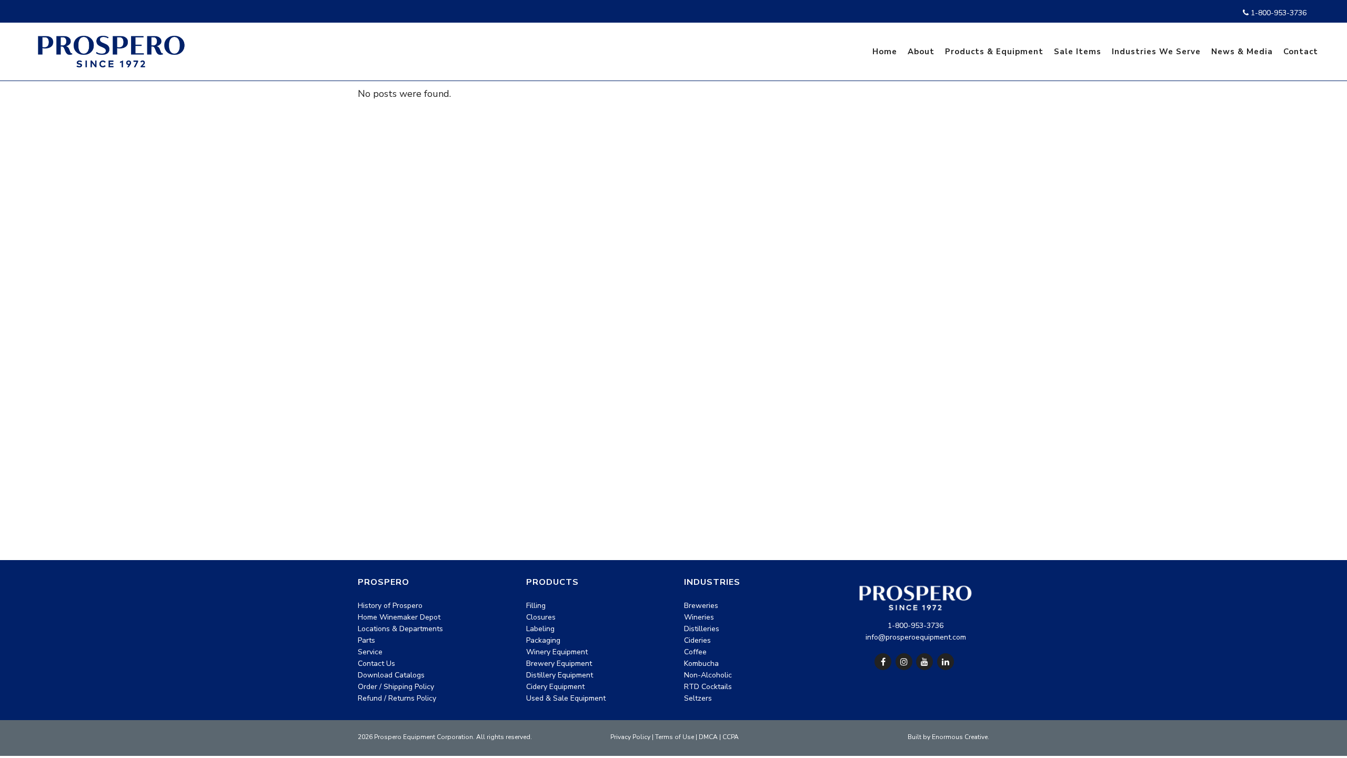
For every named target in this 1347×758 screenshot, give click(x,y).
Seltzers (698, 698)
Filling (536, 606)
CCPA (730, 737)
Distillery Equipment (559, 675)
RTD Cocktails (708, 687)
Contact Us (376, 664)
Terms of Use (674, 737)
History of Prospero (390, 606)
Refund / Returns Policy (397, 698)
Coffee (695, 652)
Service (370, 652)
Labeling (540, 629)
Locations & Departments (400, 629)
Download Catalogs (391, 675)
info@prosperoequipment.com (916, 637)
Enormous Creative (960, 737)
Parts (366, 640)
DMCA (708, 737)
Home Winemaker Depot (399, 617)
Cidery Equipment (555, 687)
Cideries (697, 640)
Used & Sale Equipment (566, 698)
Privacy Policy (630, 737)
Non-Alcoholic (708, 675)
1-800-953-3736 (1277, 13)
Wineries (699, 617)
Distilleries (701, 629)
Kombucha (701, 664)
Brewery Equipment (559, 664)
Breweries (701, 606)
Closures (541, 617)
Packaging (543, 640)
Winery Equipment (557, 652)
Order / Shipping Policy (396, 687)
